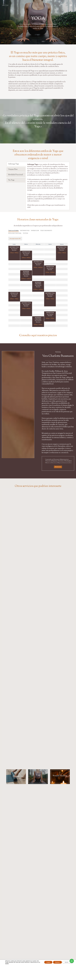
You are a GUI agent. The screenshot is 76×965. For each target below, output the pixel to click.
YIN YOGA (25, 233)
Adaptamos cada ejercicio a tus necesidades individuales (16, 779)
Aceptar (48, 962)
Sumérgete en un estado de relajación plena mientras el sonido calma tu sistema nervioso (60, 780)
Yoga (38, 774)
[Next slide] (71, 777)
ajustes (7, 963)
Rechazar (57, 962)
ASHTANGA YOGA (24, 230)
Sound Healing (60, 775)
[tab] (16, 164)
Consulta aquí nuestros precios (38, 335)
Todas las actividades (13, 230)
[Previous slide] (4, 777)
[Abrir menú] (71, 5)
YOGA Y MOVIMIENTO (46, 230)
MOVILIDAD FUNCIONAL (14, 233)
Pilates (16, 776)
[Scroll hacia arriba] (71, 957)
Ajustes (66, 962)
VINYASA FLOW (35, 230)
